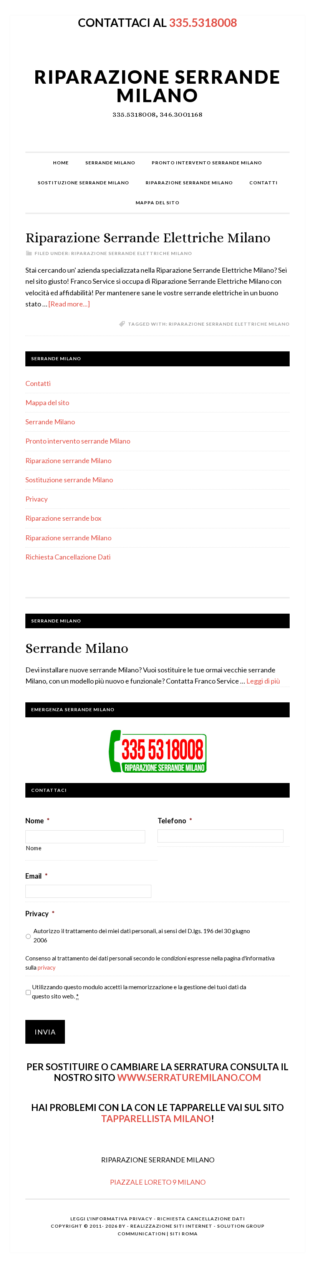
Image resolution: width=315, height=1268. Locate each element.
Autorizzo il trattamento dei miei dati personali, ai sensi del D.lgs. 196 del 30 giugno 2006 (141, 935)
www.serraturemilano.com (189, 1077)
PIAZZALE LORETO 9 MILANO (158, 1182)
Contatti (38, 383)
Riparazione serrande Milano (68, 460)
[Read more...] (69, 304)
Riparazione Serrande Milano (157, 86)
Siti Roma (184, 1234)
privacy (46, 967)
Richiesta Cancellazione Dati (68, 557)
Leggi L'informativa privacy (111, 1219)
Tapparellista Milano (156, 1118)
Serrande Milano (50, 421)
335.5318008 (203, 22)
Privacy (36, 499)
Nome (37, 820)
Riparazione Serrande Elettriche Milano (147, 237)
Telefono (175, 820)
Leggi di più (263, 681)
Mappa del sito (47, 402)
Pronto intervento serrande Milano (77, 441)
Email (36, 876)
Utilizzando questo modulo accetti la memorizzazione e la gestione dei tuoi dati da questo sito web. (139, 991)
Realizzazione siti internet (171, 1226)
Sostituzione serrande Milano (69, 479)
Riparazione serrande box (63, 518)
